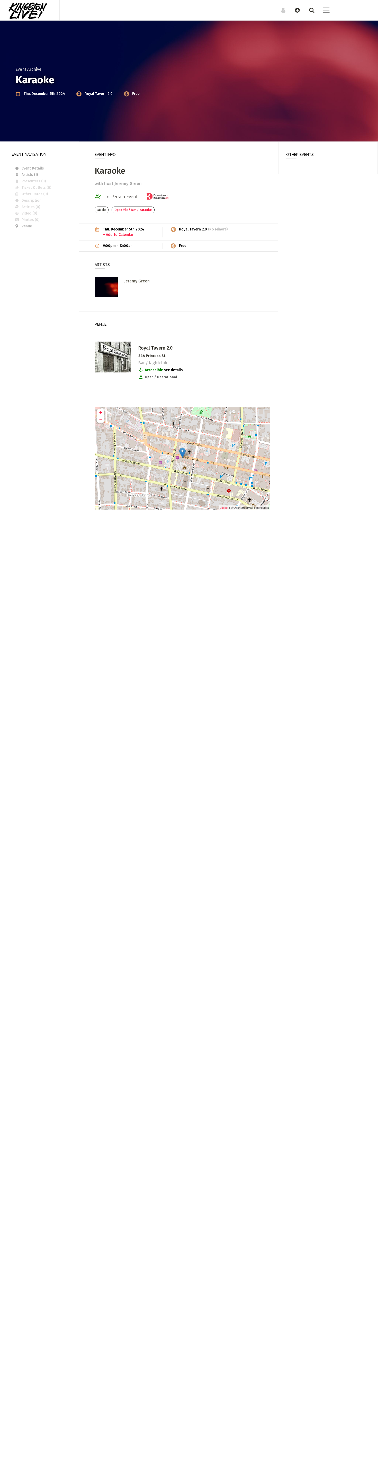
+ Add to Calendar (118, 235)
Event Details (33, 168)
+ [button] (100, 412)
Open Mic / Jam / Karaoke (133, 210)
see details (173, 370)
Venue (27, 226)
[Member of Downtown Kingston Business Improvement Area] (159, 197)
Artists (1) (30, 175)
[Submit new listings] (295, 10)
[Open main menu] (323, 10)
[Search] (309, 10)
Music (101, 210)
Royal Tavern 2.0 (99, 94)
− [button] (100, 419)
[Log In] (280, 10)
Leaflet (224, 507)
